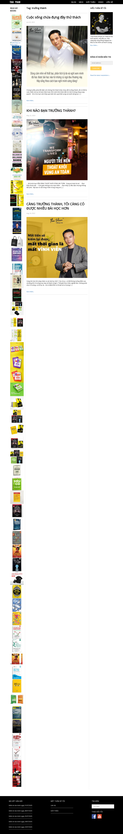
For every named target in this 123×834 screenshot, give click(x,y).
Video (100, 2)
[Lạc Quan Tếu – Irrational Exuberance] (17, 537)
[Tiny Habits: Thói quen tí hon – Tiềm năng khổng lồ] (17, 335)
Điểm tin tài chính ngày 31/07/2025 (20, 805)
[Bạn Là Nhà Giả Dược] (17, 146)
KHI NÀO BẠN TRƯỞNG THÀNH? (51, 110)
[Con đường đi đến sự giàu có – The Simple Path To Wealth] (17, 173)
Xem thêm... (30, 101)
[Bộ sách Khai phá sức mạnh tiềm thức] (17, 443)
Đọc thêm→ (94, 45)
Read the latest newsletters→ (100, 75)
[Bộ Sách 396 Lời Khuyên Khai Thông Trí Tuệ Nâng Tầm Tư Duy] (17, 349)
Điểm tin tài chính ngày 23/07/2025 (20, 827)
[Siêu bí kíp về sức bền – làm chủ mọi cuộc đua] (17, 93)
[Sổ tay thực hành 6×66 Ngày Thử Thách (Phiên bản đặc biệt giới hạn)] (17, 551)
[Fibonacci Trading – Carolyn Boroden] (17, 524)
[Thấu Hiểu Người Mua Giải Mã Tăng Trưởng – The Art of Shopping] (17, 605)
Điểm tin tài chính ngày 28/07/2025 (20, 811)
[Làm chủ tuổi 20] (17, 564)
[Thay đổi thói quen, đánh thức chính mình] (17, 133)
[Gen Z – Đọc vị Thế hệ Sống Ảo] (17, 618)
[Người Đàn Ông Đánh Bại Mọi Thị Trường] (17, 766)
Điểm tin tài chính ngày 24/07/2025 (20, 822)
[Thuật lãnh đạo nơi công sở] (17, 79)
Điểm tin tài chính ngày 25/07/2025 (20, 816)
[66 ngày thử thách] (17, 686)
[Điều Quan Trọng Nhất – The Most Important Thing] (17, 645)
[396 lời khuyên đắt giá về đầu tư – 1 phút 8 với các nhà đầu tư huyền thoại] (17, 362)
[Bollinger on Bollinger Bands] (17, 160)
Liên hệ (109, 2)
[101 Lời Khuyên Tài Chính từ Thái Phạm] (17, 227)
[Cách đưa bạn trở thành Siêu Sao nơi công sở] (17, 66)
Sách (81, 2)
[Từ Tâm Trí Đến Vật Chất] (17, 120)
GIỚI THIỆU (91, 2)
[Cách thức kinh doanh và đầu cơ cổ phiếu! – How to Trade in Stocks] (17, 281)
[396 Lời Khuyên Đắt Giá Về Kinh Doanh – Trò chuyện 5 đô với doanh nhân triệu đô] (17, 376)
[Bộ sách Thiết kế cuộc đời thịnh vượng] (17, 416)
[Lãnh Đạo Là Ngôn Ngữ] (17, 44)
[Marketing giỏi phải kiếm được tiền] (17, 753)
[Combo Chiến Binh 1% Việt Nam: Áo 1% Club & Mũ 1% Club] (17, 578)
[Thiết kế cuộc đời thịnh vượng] (17, 510)
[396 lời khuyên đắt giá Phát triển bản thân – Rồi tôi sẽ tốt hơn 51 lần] (17, 389)
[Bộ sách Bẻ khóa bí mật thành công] (17, 456)
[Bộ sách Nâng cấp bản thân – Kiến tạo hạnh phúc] (17, 322)
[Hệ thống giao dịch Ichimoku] (17, 713)
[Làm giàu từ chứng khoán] (17, 699)
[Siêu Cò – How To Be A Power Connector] (17, 483)
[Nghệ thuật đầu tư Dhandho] (17, 726)
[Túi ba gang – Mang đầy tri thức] (17, 241)
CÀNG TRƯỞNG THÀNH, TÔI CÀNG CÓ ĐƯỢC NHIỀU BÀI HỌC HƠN (55, 206)
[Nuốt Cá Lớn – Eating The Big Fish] (17, 591)
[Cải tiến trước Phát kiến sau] (17, 268)
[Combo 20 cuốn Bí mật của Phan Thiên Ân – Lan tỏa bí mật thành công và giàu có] (17, 403)
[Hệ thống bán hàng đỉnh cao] (17, 672)
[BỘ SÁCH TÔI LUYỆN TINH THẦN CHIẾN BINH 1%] (17, 308)
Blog (73, 2)
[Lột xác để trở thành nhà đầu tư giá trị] (17, 739)
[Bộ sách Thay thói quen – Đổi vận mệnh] (17, 429)
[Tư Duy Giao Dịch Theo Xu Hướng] (17, 35)
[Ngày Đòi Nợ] (17, 780)
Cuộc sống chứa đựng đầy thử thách (53, 17)
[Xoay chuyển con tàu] (17, 52)
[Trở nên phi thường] (17, 106)
